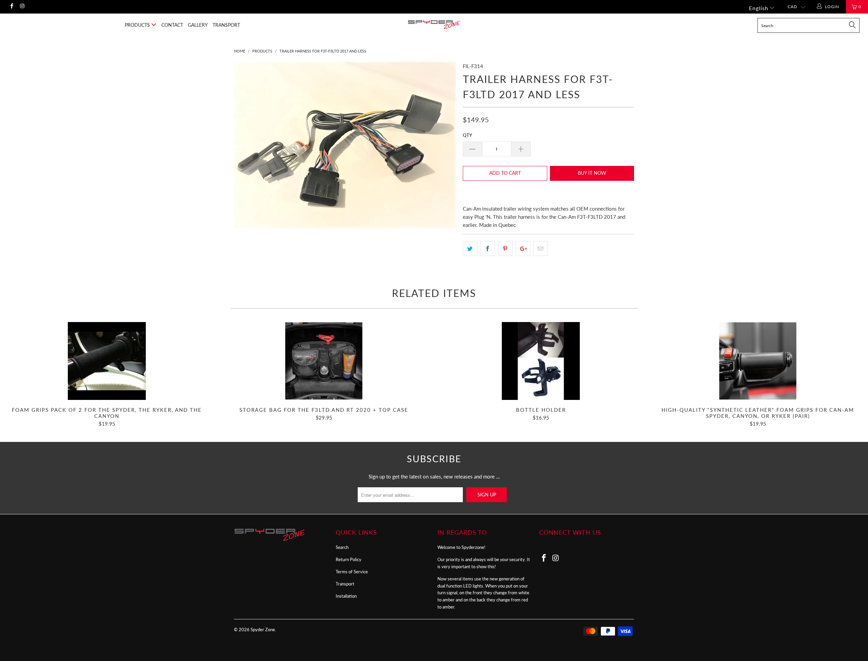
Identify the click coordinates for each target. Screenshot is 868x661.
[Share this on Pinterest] (505, 248)
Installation (346, 596)
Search (342, 547)
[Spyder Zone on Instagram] (22, 6)
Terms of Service (352, 571)
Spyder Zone (263, 629)
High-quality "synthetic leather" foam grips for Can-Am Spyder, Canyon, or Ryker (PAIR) (758, 361)
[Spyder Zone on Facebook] (11, 6)
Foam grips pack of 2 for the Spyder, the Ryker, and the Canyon (107, 361)
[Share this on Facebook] (487, 248)
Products (138, 25)
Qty (467, 135)
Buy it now (592, 173)
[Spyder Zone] (434, 25)
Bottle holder (541, 361)
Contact (172, 25)
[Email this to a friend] (540, 248)
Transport (226, 25)
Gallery (198, 25)
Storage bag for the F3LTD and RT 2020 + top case (324, 361)
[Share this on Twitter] (470, 248)
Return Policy (348, 559)
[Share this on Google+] (523, 248)
